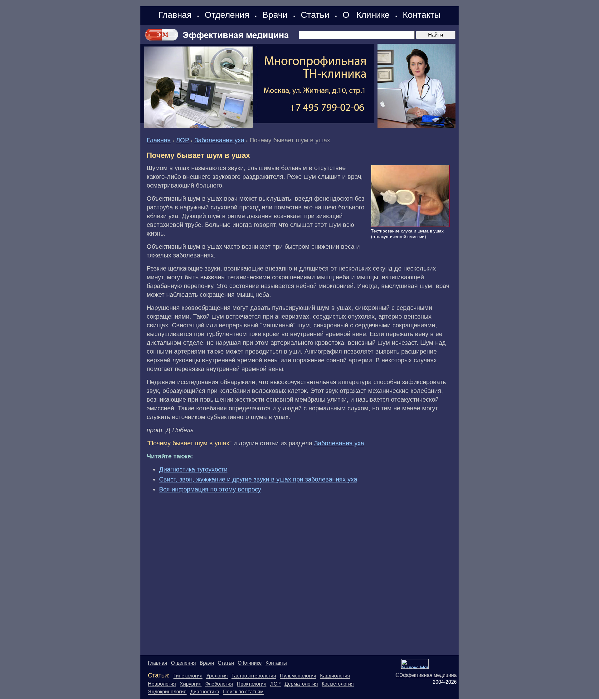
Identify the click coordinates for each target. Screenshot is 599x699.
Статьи (315, 15)
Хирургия (191, 684)
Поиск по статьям (243, 691)
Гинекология (187, 675)
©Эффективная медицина (426, 675)
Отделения (227, 15)
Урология (217, 675)
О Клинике (366, 15)
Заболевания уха (219, 140)
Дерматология (301, 684)
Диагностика (204, 691)
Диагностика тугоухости (193, 469)
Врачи (275, 15)
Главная (175, 15)
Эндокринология (167, 691)
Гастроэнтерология (253, 675)
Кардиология (335, 675)
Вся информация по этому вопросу (210, 489)
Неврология (162, 684)
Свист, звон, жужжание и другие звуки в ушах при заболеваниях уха (258, 479)
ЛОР (182, 140)
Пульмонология (298, 675)
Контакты (422, 15)
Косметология (338, 684)
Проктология (251, 684)
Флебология (219, 684)
